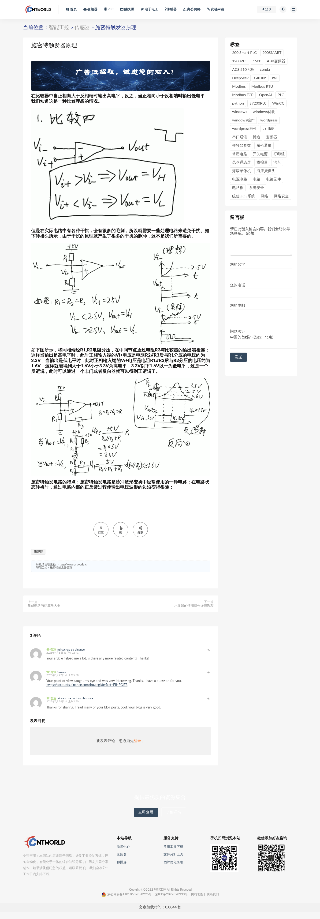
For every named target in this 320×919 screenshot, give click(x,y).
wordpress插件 (244, 129)
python (238, 103)
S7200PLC (258, 103)
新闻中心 (123, 846)
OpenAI (265, 95)
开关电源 (260, 154)
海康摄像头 (266, 171)
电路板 (237, 188)
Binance (62, 672)
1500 (257, 61)
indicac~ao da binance (71, 649)
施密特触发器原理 (61, 567)
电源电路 (239, 179)
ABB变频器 (276, 61)
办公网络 (193, 9)
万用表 (268, 129)
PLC (110, 9)
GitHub (260, 78)
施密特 (38, 551)
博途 (256, 137)
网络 (264, 196)
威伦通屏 (264, 145)
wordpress (269, 120)
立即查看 (145, 812)
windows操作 (243, 120)
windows (239, 112)
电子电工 (151, 9)
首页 (73, 9)
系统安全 (256, 188)
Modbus (239, 86)
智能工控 (59, 27)
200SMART (271, 53)
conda (265, 70)
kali (275, 78)
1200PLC (239, 61)
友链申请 (217, 9)
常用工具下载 (173, 846)
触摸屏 (128, 9)
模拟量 (262, 162)
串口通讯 (239, 137)
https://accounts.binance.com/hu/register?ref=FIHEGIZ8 (86, 685)
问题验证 (251, 334)
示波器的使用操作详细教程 (194, 605)
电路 (256, 179)
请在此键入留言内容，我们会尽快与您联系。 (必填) (260, 231)
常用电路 (239, 154)
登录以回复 (209, 650)
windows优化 (264, 112)
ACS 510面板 (243, 70)
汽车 (277, 162)
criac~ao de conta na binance (75, 698)
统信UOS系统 (243, 196)
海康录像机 (241, 171)
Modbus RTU (262, 86)
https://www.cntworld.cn (73, 564)
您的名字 (237, 265)
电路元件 (273, 179)
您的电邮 (237, 306)
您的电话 (237, 285)
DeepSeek (240, 78)
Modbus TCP (242, 95)
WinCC (278, 103)
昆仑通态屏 (241, 162)
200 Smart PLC (244, 53)
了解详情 (173, 812)
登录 (137, 741)
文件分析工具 (173, 854)
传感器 (172, 9)
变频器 (92, 9)
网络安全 (281, 196)
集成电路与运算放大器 (44, 605)
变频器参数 (241, 145)
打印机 (279, 154)
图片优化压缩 (173, 862)
